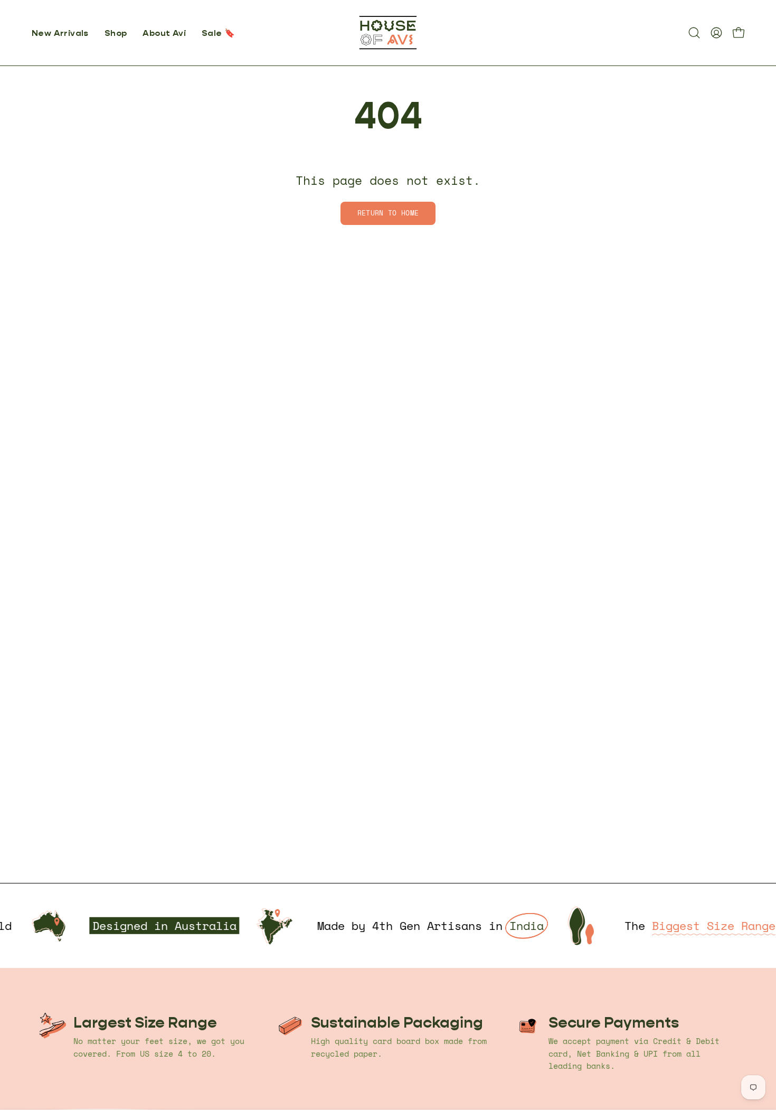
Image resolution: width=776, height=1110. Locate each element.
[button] (116, 32)
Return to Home (388, 213)
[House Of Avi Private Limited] (388, 33)
